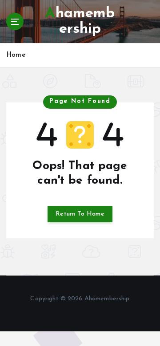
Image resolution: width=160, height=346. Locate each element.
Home (15, 55)
